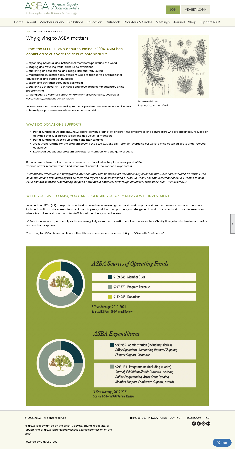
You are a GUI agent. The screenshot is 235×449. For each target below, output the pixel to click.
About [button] (31, 22)
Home (18, 22)
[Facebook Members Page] (199, 425)
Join (172, 9)
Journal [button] (179, 22)
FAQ (207, 418)
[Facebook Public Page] (194, 425)
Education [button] (94, 22)
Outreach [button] (113, 22)
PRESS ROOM (193, 418)
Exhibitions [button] (75, 22)
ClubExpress (48, 442)
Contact (176, 418)
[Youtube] (208, 425)
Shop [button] (192, 22)
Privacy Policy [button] (157, 418)
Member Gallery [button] (52, 22)
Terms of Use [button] (138, 418)
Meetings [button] (163, 22)
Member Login (195, 9)
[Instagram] (203, 425)
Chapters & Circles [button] (138, 22)
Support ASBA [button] (210, 22)
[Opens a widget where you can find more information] (222, 443)
